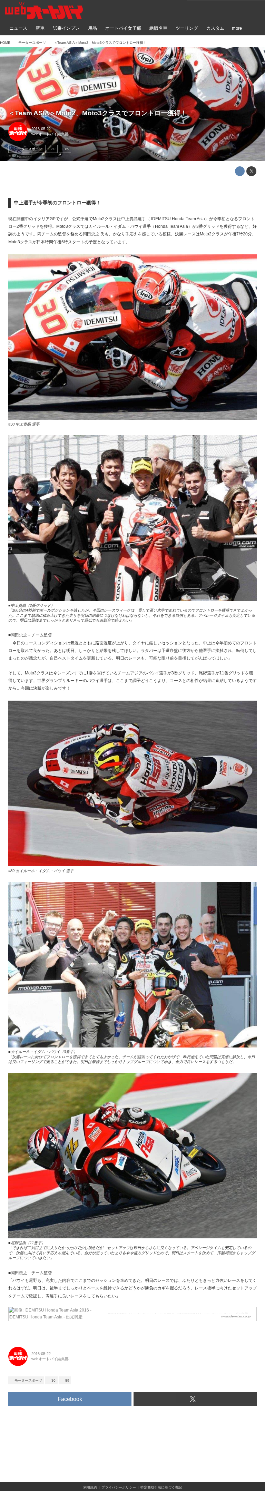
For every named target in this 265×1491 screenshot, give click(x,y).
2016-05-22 (41, 129)
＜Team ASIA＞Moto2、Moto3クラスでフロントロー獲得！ (97, 113)
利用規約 (90, 1487)
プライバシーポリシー (118, 1487)
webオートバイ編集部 (50, 134)
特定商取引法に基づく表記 (161, 1487)
